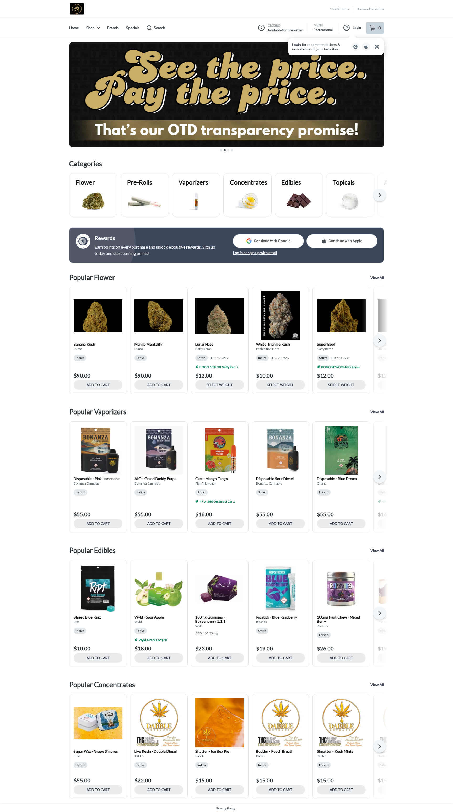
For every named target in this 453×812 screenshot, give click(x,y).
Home (74, 27)
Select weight (220, 385)
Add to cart (98, 385)
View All (377, 277)
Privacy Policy (225, 808)
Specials (132, 27)
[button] (336, 46)
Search (159, 27)
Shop (90, 27)
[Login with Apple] (366, 46)
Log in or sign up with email (255, 252)
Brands (113, 27)
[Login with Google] (355, 46)
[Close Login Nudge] (377, 46)
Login (357, 27)
